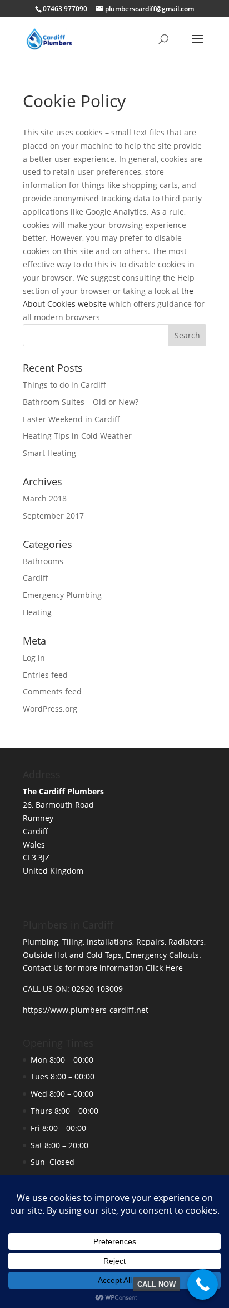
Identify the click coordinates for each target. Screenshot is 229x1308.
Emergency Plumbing (62, 595)
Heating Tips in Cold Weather (77, 435)
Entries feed (45, 675)
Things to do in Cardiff (64, 384)
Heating (37, 612)
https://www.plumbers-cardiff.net (85, 1010)
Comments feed (52, 691)
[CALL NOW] (202, 1284)
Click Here (164, 967)
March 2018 (45, 498)
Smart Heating (49, 453)
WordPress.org (50, 708)
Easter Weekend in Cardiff (71, 419)
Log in (34, 657)
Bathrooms (43, 561)
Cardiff (35, 577)
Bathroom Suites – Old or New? (80, 402)
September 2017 (53, 515)
